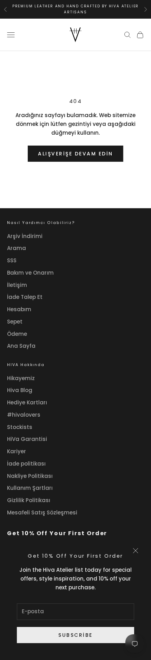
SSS (12, 260)
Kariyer (16, 451)
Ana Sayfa (21, 346)
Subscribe (75, 635)
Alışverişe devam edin (75, 153)
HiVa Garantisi (27, 439)
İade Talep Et (24, 297)
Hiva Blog (19, 390)
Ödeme (17, 334)
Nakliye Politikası (30, 476)
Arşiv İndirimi (24, 236)
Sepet (14, 321)
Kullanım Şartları (30, 488)
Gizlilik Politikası (28, 500)
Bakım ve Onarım (30, 272)
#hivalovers (23, 414)
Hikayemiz (21, 378)
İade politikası (26, 463)
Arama (16, 248)
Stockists (19, 427)
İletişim (17, 285)
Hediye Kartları (27, 402)
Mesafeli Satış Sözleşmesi (42, 512)
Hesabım (19, 309)
